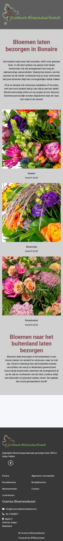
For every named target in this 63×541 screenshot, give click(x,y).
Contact (35, 488)
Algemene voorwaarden (43, 476)
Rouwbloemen (9, 482)
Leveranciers (8, 495)
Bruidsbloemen (39, 482)
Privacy (5, 476)
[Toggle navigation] (5, 23)
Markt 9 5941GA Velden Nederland (9, 522)
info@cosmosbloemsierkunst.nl (20, 509)
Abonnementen (9, 488)
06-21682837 (11, 514)
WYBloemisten (37, 538)
